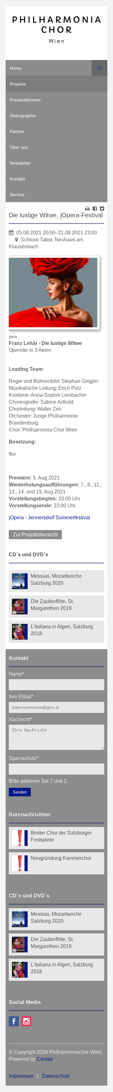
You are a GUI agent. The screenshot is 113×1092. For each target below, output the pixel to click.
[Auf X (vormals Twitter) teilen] (102, 208)
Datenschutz (56, 1076)
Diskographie (23, 115)
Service (17, 194)
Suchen (99, 68)
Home (16, 68)
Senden (20, 792)
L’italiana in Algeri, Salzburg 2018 (62, 630)
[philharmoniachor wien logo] (56, 31)
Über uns (19, 147)
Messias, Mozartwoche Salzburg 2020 (56, 579)
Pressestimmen (25, 99)
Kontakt (17, 178)
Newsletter (20, 163)
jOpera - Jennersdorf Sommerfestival (49, 517)
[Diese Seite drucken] (87, 208)
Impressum (21, 1076)
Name (16, 674)
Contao (45, 1059)
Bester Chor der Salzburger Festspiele (61, 836)
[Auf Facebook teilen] (95, 208)
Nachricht (20, 719)
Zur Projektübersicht (35, 534)
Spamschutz (23, 758)
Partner (17, 131)
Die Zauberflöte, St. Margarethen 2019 (52, 605)
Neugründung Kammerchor (61, 858)
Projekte (18, 84)
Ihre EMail (21, 696)
